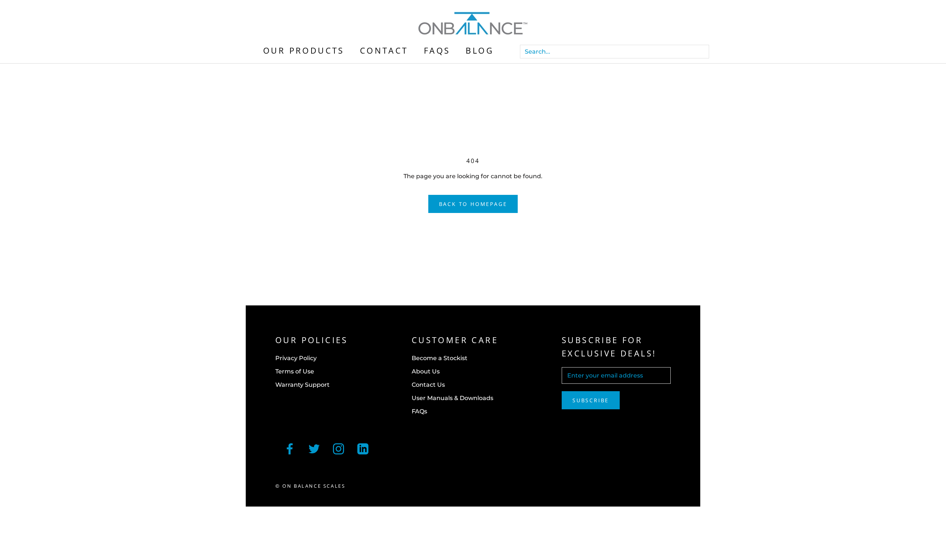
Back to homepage (473, 203)
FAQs (437, 50)
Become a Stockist (439, 358)
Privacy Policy (296, 358)
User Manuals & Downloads (452, 398)
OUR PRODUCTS (303, 50)
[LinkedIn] (362, 448)
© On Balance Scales (310, 486)
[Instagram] (338, 448)
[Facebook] (289, 448)
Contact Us (428, 384)
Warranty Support (302, 384)
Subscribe (590, 400)
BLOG (480, 50)
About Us (426, 371)
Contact (384, 50)
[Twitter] (314, 448)
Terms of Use (294, 371)
